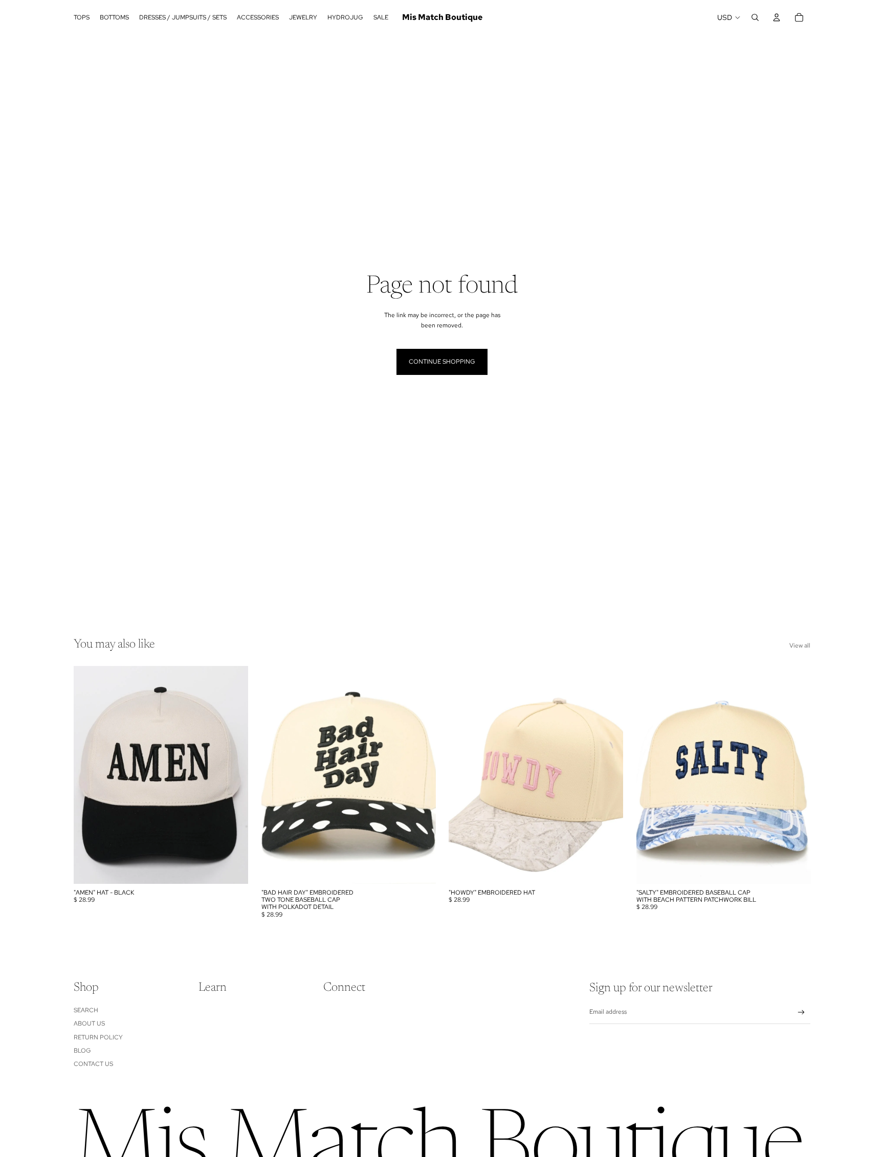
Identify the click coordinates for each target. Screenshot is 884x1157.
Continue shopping (442, 362)
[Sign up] (801, 1012)
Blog (82, 1051)
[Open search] (755, 17)
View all (799, 645)
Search (86, 1010)
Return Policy (98, 1037)
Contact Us (93, 1064)
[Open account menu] (776, 17)
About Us (89, 1023)
